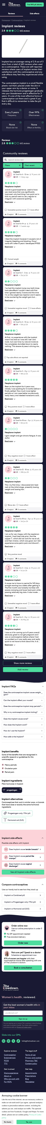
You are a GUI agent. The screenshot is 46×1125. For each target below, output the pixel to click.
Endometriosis (10, 1058)
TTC (5, 1063)
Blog (27, 1079)
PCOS (6, 1061)
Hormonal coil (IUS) (16, 820)
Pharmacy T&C (31, 1061)
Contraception (10, 1055)
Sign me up (23, 1019)
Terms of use (30, 1055)
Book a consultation (23, 967)
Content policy (31, 1063)
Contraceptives (17, 20)
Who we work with (11, 1079)
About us (7, 1076)
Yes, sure (29, 1122)
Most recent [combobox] (29, 165)
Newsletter (29, 1082)
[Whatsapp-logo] (3, 1041)
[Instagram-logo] (8, 1041)
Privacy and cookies (33, 1058)
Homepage (6, 20)
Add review (23, 669)
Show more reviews (23, 663)
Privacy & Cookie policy (24, 1027)
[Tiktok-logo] (18, 1041)
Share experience (11, 1073)
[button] (23, 686)
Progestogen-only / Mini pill (19, 813)
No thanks (7, 1122)
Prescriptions (30, 1076)
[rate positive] (5, 214)
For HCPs (8, 1082)
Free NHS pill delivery (34, 5)
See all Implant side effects (23, 872)
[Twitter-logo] (13, 1041)
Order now (23, 943)
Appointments (31, 1073)
